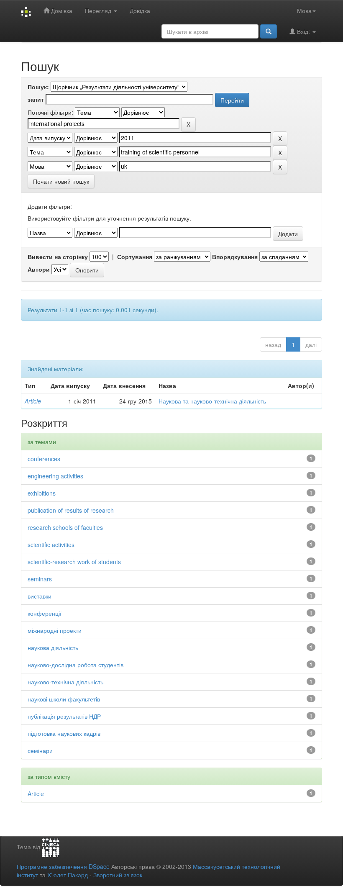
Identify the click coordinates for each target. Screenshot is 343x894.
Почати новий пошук (61, 181)
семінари (40, 750)
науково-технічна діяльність (65, 682)
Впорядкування (235, 256)
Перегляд (99, 10)
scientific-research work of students (74, 561)
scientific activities (51, 544)
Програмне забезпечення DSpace (63, 866)
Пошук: (38, 86)
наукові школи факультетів (64, 699)
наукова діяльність (53, 647)
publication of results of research (71, 510)
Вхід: (303, 31)
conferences (44, 459)
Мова (304, 10)
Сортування (134, 256)
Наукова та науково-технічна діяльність (212, 401)
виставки (39, 596)
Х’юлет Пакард (67, 875)
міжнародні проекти (55, 630)
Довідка (140, 10)
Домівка (60, 10)
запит (36, 99)
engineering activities (55, 476)
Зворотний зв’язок (117, 875)
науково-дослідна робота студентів (75, 664)
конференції (44, 613)
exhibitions (42, 493)
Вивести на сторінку (58, 256)
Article (33, 401)
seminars (40, 579)
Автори (39, 269)
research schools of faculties (65, 527)
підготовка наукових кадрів (64, 733)
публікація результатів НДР (64, 716)
